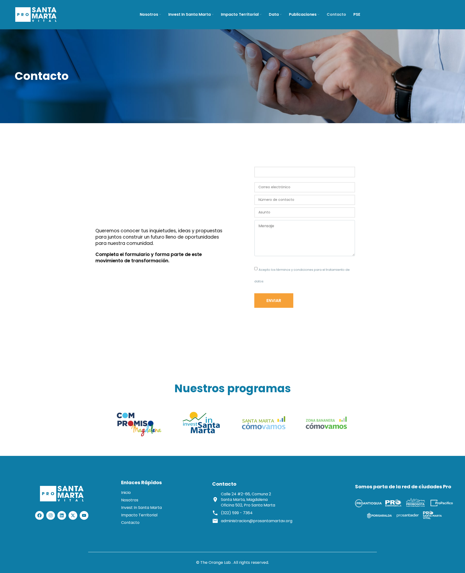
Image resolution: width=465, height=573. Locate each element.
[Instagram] (50, 515)
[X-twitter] (73, 515)
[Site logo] (35, 14)
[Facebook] (39, 515)
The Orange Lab (215, 562)
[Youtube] (84, 515)
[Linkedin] (61, 515)
